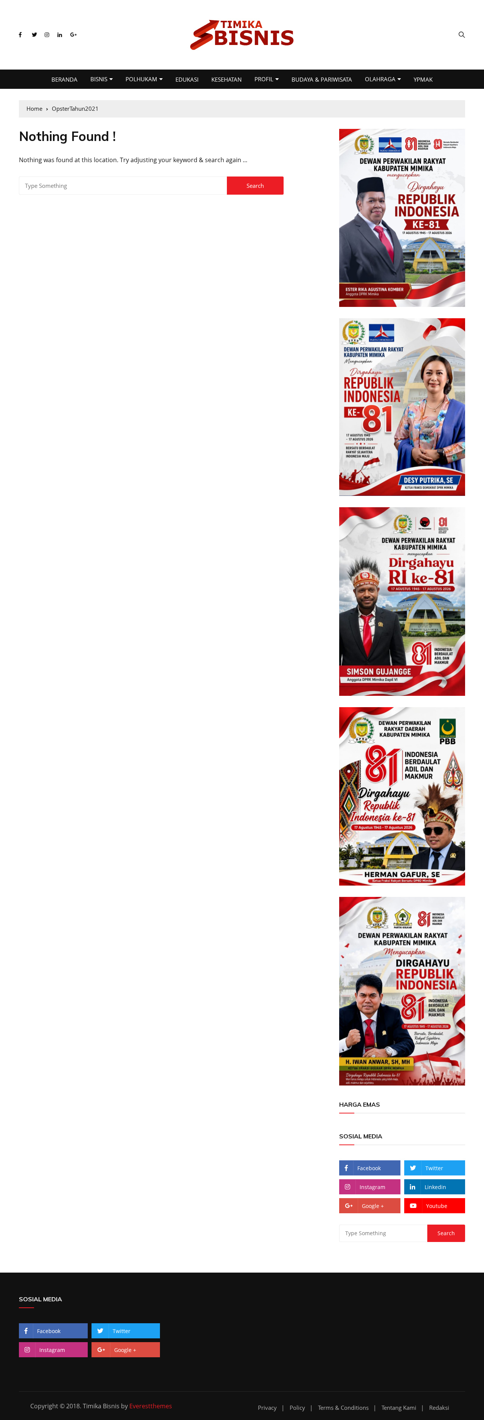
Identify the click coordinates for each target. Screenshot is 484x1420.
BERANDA (64, 79)
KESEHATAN (226, 79)
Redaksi (439, 1408)
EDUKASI (187, 79)
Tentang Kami (399, 1408)
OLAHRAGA (380, 79)
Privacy (267, 1408)
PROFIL (263, 79)
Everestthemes (150, 1406)
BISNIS (98, 79)
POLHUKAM (141, 79)
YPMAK (423, 79)
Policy (297, 1408)
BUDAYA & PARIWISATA (322, 79)
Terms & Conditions (343, 1408)
